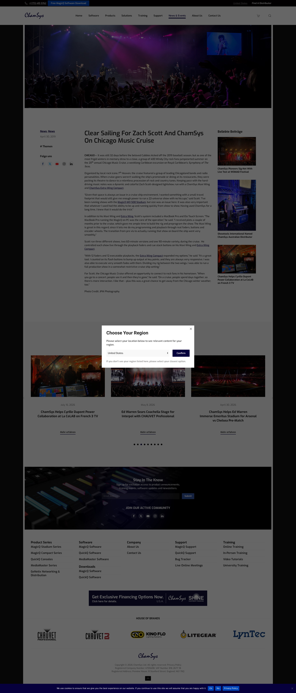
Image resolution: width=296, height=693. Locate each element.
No (218, 688)
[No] (292, 688)
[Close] (191, 329)
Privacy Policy (231, 688)
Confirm (181, 353)
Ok (210, 688)
